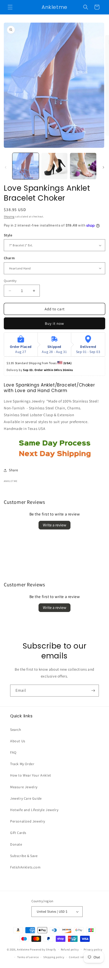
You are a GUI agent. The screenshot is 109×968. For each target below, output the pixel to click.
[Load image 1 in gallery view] (25, 166)
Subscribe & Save (24, 855)
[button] (10, 7)
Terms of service (28, 957)
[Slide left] (5, 167)
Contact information (82, 957)
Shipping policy (53, 957)
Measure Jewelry (24, 787)
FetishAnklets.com (25, 867)
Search (15, 729)
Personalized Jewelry (27, 821)
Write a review (54, 525)
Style (8, 235)
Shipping (9, 216)
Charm (9, 257)
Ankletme (23, 949)
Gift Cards (18, 832)
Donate (16, 844)
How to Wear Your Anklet (30, 775)
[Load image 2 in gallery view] (54, 166)
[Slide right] (103, 167)
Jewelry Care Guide (26, 798)
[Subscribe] (93, 691)
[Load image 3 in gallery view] (83, 166)
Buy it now (54, 323)
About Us (17, 741)
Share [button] (13, 470)
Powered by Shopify (43, 949)
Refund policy (70, 949)
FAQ (13, 752)
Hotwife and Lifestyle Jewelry (34, 810)
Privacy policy (93, 949)
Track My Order (22, 764)
